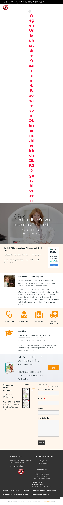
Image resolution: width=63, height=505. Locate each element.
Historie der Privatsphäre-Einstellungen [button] (15, 494)
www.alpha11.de (46, 502)
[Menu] (29, 11)
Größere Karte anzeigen (32, 390)
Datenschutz (15, 491)
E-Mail (41, 408)
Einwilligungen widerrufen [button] (40, 494)
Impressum (26, 491)
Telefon (41, 399)
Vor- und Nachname (46, 389)
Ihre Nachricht (44, 418)
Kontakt (5, 491)
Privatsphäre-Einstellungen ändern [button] (44, 491)
